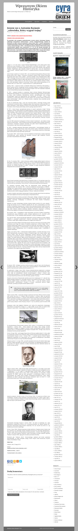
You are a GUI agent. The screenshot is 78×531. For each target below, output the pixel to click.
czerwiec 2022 (57, 190)
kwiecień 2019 (57, 240)
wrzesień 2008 (57, 440)
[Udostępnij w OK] (14, 461)
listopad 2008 (57, 439)
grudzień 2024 (57, 135)
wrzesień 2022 (57, 184)
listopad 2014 (57, 332)
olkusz (13, 464)
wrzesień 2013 (57, 356)
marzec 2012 (57, 387)
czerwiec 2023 (57, 171)
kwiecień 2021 (57, 202)
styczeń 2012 (57, 391)
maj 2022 (56, 192)
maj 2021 (56, 200)
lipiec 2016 (56, 303)
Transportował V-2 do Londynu (14, 453)
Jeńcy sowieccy (57, 486)
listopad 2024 (57, 137)
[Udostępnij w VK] (11, 461)
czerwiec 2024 (57, 147)
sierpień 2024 (57, 143)
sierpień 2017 (57, 277)
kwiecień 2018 (57, 263)
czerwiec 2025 (57, 125)
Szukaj (54, 27)
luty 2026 (56, 113)
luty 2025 (56, 131)
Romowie (56, 510)
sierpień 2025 (57, 121)
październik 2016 (58, 297)
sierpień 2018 (57, 255)
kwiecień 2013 (57, 364)
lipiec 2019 (56, 234)
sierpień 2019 (57, 232)
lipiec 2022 (56, 188)
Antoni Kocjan (16, 32)
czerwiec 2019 (57, 236)
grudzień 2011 (57, 393)
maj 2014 (56, 340)
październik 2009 (58, 425)
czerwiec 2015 (57, 320)
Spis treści (37, 21)
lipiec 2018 (56, 257)
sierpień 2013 (57, 358)
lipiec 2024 (56, 145)
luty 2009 (56, 435)
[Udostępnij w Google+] (17, 461)
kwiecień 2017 (57, 285)
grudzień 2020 (57, 210)
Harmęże (56, 480)
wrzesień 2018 (57, 253)
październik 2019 (58, 228)
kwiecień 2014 (57, 342)
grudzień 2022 (57, 182)
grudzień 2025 (57, 117)
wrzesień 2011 (57, 395)
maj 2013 (56, 362)
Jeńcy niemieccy (57, 484)
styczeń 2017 (57, 291)
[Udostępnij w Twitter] (20, 461)
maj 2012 (56, 383)
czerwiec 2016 (57, 305)
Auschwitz (56, 470)
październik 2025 (58, 119)
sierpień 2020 (57, 216)
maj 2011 (56, 401)
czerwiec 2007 (57, 456)
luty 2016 (56, 310)
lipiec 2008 (56, 444)
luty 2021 (56, 206)
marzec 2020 (57, 220)
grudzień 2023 (57, 159)
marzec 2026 (57, 111)
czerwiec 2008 (57, 446)
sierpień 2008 (57, 442)
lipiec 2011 (56, 397)
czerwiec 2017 (57, 281)
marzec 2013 (57, 366)
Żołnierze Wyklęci (58, 520)
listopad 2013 (57, 352)
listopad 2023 (57, 161)
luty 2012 (56, 389)
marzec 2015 (57, 326)
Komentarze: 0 (22, 32)
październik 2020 (58, 212)
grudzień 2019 (57, 224)
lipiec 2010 (56, 413)
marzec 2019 (57, 242)
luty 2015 (56, 328)
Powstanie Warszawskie (59, 506)
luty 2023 (56, 178)
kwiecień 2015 (57, 324)
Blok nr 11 (56, 476)
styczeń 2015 (57, 330)
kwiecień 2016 (57, 307)
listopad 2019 (57, 226)
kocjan (10, 464)
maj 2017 (56, 283)
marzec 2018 (57, 265)
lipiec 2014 (56, 338)
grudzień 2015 (57, 314)
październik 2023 (58, 163)
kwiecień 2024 (57, 151)
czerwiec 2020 (57, 218)
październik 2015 (58, 318)
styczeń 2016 (57, 312)
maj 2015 (56, 322)
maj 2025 (56, 127)
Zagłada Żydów (57, 516)
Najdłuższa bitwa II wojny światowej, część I (17, 448)
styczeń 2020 (57, 222)
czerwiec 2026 (57, 108)
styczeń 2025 (57, 133)
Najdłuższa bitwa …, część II (13, 450)
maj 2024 (56, 149)
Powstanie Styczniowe (59, 504)
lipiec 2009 (56, 429)
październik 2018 (58, 251)
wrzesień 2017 (57, 275)
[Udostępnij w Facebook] (8, 461)
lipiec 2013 (56, 360)
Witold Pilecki (57, 512)
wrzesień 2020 (57, 214)
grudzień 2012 (57, 371)
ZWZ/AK (56, 522)
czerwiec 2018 (57, 259)
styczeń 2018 (57, 269)
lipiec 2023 (56, 169)
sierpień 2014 (57, 336)
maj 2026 (56, 109)
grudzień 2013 (57, 350)
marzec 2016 (57, 308)
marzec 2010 (57, 419)
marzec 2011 (57, 405)
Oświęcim (56, 502)
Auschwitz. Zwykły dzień (59, 55)
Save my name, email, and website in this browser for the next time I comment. (26, 491)
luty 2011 (56, 407)
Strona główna (28, 21)
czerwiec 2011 (57, 399)
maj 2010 (56, 417)
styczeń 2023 (57, 180)
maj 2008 (56, 448)
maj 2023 (56, 173)
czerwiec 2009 (57, 431)
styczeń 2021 (57, 208)
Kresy (55, 492)
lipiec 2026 (56, 106)
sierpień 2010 (57, 411)
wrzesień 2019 (57, 230)
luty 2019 (56, 243)
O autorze (44, 21)
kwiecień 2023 (57, 174)
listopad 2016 (57, 295)
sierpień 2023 (57, 167)
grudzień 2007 (57, 454)
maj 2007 (56, 458)
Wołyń (55, 514)
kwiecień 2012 (57, 385)
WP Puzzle (52, 528)
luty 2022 (56, 194)
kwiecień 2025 (57, 129)
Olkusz (55, 500)
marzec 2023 (57, 176)
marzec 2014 (57, 344)
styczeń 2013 (57, 370)
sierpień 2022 (57, 186)
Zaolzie (56, 518)
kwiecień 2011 (57, 403)
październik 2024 (58, 139)
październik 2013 (58, 354)
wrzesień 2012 (57, 377)
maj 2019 (56, 238)
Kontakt (51, 21)
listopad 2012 (57, 373)
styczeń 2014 (57, 348)
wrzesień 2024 (57, 141)
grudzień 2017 (57, 271)
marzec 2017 (57, 287)
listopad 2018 (57, 249)
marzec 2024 (57, 153)
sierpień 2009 (57, 427)
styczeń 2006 (57, 460)
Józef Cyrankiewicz (58, 488)
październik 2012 (58, 375)
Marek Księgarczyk (58, 496)
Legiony (56, 494)
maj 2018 (56, 261)
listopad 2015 (57, 316)
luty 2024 (56, 155)
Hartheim (56, 482)
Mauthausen (57, 498)
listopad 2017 (57, 273)
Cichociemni (57, 478)
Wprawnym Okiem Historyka (31, 7)
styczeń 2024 (57, 157)
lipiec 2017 (56, 279)
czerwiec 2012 (57, 381)
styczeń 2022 (57, 196)
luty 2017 (56, 289)
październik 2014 (58, 334)
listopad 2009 (57, 423)
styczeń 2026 (57, 115)
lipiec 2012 (56, 379)
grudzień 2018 (57, 247)
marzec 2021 (57, 204)
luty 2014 (56, 346)
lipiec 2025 (56, 123)
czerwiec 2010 (57, 415)
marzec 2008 (57, 450)
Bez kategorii (57, 474)
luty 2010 (56, 421)
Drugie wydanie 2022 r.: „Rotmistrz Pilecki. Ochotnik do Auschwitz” (62, 78)
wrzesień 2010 (57, 409)
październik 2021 (58, 198)
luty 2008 (56, 452)
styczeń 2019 (57, 245)
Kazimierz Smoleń (58, 490)
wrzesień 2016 (57, 299)
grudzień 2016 (57, 293)
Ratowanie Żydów (58, 508)
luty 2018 (56, 267)
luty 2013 (56, 368)
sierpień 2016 (57, 301)
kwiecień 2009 (57, 433)
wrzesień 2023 (57, 165)
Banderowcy (57, 472)
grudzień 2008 (57, 437)
